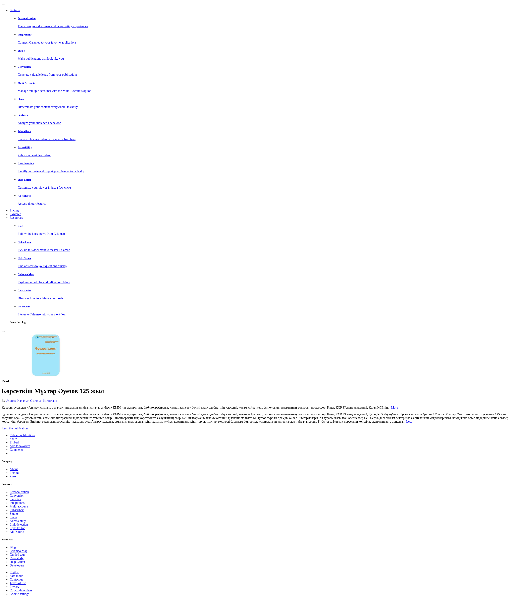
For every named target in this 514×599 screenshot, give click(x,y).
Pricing (14, 210)
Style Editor (17, 528)
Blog (13, 547)
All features (17, 531)
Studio (14, 513)
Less (409, 421)
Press (13, 476)
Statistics (15, 499)
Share (13, 517)
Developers (17, 565)
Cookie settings (19, 594)
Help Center (17, 561)
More (394, 407)
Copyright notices (21, 590)
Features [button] (15, 10)
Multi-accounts (19, 506)
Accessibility (18, 521)
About (14, 469)
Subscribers (17, 510)
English (14, 572)
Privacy (14, 586)
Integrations (17, 502)
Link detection (19, 524)
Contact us (16, 579)
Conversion (17, 495)
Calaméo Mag (19, 551)
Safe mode (16, 576)
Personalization (19, 492)
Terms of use (18, 583)
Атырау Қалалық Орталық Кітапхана (31, 400)
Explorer (15, 214)
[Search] (3, 331)
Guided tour (17, 554)
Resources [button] (16, 217)
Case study (16, 558)
